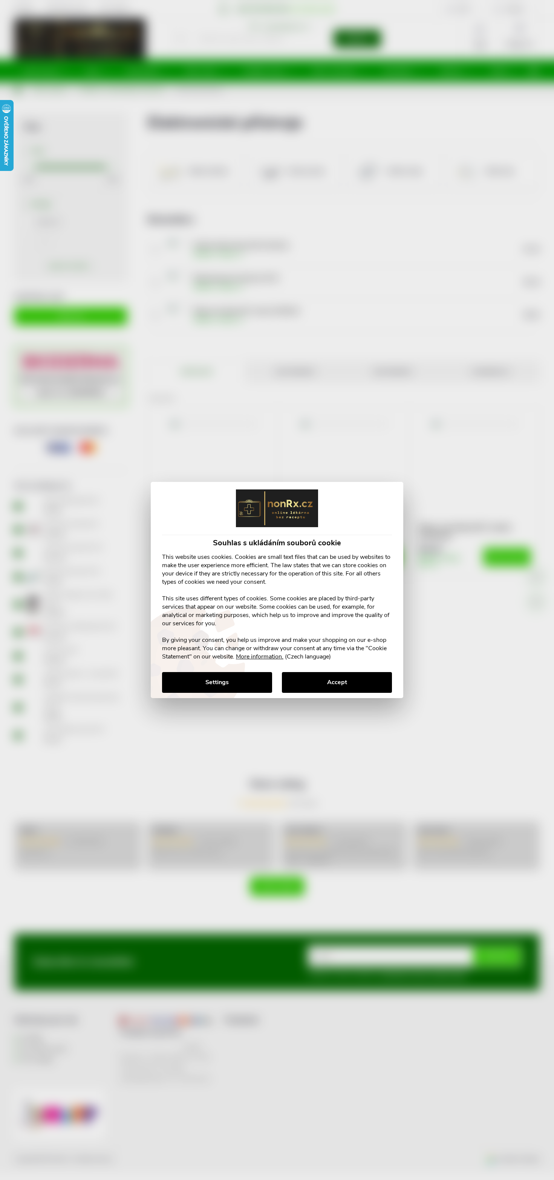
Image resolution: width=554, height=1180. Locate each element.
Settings (217, 682)
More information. (259, 656)
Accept (337, 682)
